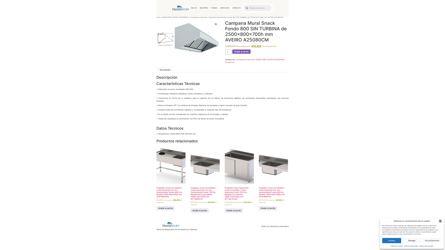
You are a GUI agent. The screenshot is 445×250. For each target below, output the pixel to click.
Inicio (194, 8)
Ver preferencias (432, 240)
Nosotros (204, 8)
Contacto (236, 8)
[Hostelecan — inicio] (180, 8)
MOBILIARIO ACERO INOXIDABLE (175, 17)
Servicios (224, 8)
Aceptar (391, 240)
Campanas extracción (198, 17)
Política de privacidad (411, 246)
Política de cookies (397, 246)
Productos (229, 62)
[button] (440, 221)
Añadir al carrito (241, 51)
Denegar (411, 240)
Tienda (214, 8)
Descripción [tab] (165, 70)
